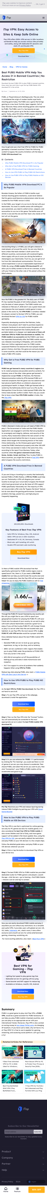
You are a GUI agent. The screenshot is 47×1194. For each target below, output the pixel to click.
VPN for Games (21, 67)
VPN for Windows (9, 1048)
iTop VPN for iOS (8, 838)
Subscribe (37, 1132)
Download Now (23, 56)
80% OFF (36, 1189)
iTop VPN (7, 398)
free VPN (35, 457)
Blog (11, 67)
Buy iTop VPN (23, 50)
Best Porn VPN (38, 939)
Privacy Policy (7, 1182)
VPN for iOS (20, 316)
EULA (18, 1182)
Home (5, 67)
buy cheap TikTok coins (25, 1025)
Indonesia (13, 930)
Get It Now (23, 605)
